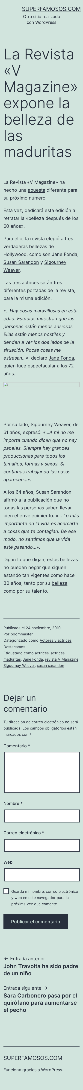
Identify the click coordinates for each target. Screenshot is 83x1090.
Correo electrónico (23, 832)
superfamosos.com (51, 9)
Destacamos (14, 646)
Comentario (16, 745)
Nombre (13, 803)
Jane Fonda (61, 358)
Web (7, 862)
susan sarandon (50, 665)
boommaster (22, 634)
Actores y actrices (55, 640)
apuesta (36, 190)
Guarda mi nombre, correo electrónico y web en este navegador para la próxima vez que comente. (44, 897)
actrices (42, 653)
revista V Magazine (61, 659)
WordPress (51, 1069)
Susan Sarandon (21, 262)
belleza (59, 583)
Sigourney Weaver (19, 665)
